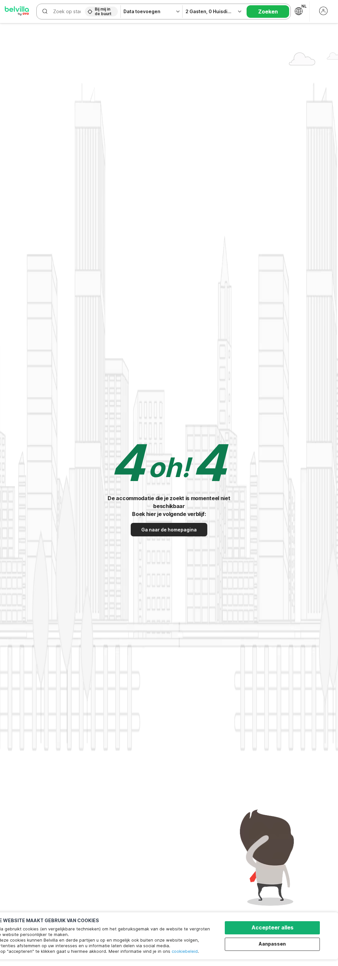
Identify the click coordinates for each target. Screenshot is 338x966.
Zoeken (268, 11)
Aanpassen (272, 944)
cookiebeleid (185, 951)
